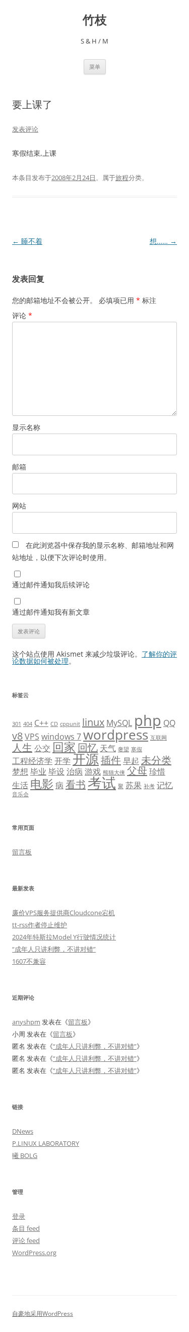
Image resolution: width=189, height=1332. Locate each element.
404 (27, 723)
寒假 (136, 749)
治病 (75, 771)
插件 (111, 760)
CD (54, 723)
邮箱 (19, 466)
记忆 (165, 785)
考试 (102, 782)
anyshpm (26, 1021)
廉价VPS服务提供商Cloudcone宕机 (63, 912)
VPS (32, 736)
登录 (18, 1216)
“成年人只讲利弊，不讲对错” (54, 949)
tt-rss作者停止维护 (39, 924)
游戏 (93, 771)
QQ (169, 722)
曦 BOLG (24, 1155)
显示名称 (26, 427)
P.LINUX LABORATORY (45, 1143)
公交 (42, 748)
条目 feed (26, 1228)
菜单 (94, 66)
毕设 (56, 771)
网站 (19, 505)
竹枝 (95, 20)
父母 (137, 771)
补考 (149, 786)
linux (93, 722)
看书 (76, 784)
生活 (20, 785)
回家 (64, 747)
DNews (22, 1131)
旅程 (122, 177)
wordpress (115, 735)
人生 (22, 747)
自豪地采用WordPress (42, 1313)
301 (16, 723)
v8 (17, 736)
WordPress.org (34, 1252)
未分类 (156, 760)
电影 (41, 784)
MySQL (119, 722)
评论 (22, 315)
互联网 (158, 737)
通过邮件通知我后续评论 (51, 584)
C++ (41, 722)
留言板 (22, 851)
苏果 (133, 785)
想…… (163, 241)
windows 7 (61, 736)
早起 (131, 760)
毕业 (38, 771)
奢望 (123, 749)
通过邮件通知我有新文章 (51, 612)
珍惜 (157, 771)
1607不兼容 (29, 961)
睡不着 (27, 241)
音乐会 (20, 794)
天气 (108, 748)
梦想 (20, 771)
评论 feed (26, 1240)
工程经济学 (32, 760)
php (147, 720)
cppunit (70, 723)
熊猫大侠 (114, 772)
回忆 (88, 747)
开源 (86, 759)
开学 (62, 760)
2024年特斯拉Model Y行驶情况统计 (64, 936)
